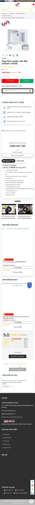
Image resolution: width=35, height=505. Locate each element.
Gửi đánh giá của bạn (17, 356)
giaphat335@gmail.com (10, 410)
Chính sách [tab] (20, 161)
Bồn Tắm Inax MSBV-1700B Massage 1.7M (14, 316)
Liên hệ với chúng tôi (17, 155)
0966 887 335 (17, 146)
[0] (32, 5)
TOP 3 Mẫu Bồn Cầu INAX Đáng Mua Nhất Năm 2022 (9, 217)
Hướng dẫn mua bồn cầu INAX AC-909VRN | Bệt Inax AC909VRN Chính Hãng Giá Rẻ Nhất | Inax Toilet (25, 217)
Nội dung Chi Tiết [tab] (8, 161)
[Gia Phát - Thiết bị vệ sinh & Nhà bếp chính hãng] (17, 4)
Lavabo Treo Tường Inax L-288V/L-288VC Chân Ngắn (17, 262)
